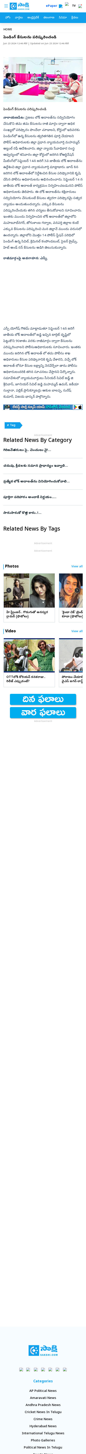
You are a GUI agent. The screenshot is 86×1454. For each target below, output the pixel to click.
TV (74, 6)
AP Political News (43, 1391)
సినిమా (63, 18)
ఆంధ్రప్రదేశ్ (33, 18)
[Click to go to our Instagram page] (43, 1369)
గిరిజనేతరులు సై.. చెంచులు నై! (41, 450)
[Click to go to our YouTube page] (50, 1369)
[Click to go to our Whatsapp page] (28, 1369)
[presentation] (8, 590)
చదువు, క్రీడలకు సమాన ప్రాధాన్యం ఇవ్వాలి (42, 466)
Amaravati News (43, 1398)
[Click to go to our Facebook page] (21, 1369)
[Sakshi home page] (43, 1350)
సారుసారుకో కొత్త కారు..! (40, 513)
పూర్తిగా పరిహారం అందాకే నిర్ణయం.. (42, 497)
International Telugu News (43, 1433)
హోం (7, 18)
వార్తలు (19, 18)
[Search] (60, 6)
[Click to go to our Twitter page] (36, 1369)
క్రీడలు (74, 18)
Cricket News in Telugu (43, 1412)
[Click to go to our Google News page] (65, 1369)
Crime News (43, 1419)
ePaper (52, 6)
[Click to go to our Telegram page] (57, 1369)
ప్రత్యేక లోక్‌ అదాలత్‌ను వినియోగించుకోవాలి (38, 482)
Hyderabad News (43, 1426)
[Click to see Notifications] (80, 6)
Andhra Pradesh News (43, 1405)
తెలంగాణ (48, 18)
